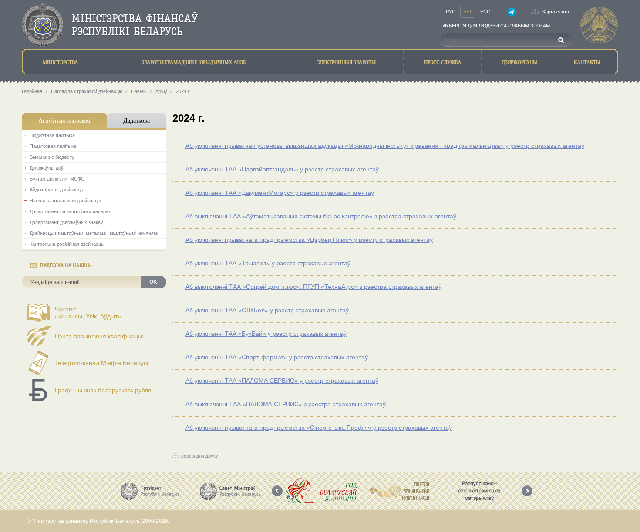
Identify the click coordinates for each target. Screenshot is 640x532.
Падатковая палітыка (53, 146)
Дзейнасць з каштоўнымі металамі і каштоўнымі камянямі (94, 233)
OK (153, 282)
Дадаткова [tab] (136, 120)
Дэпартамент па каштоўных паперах (70, 211)
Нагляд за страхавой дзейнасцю (86, 91)
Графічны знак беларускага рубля (103, 390)
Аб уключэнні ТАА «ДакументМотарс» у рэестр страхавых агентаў (279, 192)
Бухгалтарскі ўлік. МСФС (57, 178)
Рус (450, 11)
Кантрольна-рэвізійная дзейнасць (67, 244)
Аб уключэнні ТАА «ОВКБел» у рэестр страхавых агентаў (267, 310)
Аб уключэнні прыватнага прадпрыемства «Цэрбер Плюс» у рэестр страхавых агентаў (309, 239)
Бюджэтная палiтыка (52, 135)
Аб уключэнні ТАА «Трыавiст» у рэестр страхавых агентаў (267, 263)
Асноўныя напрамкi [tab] (64, 120)
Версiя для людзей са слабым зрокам (499, 25)
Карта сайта (555, 11)
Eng (485, 11)
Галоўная (32, 91)
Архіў (161, 91)
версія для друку (199, 455)
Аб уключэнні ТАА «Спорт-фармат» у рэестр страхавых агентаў (276, 357)
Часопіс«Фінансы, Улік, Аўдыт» (88, 313)
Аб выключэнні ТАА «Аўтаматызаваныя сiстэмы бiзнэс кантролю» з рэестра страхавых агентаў (320, 216)
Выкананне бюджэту (52, 157)
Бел (467, 11)
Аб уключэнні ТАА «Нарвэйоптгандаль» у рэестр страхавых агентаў (282, 169)
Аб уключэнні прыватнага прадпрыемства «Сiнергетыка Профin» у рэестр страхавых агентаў (318, 427)
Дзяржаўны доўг (47, 168)
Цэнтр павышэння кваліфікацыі (99, 336)
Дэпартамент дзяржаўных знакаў (66, 222)
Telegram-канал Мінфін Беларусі (101, 362)
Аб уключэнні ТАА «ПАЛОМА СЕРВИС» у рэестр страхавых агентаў (281, 380)
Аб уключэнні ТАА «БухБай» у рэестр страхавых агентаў (266, 333)
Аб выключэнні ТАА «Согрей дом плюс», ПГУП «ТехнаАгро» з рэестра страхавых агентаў (313, 286)
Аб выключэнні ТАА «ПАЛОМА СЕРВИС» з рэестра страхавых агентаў (285, 404)
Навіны (139, 91)
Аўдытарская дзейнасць (56, 189)
